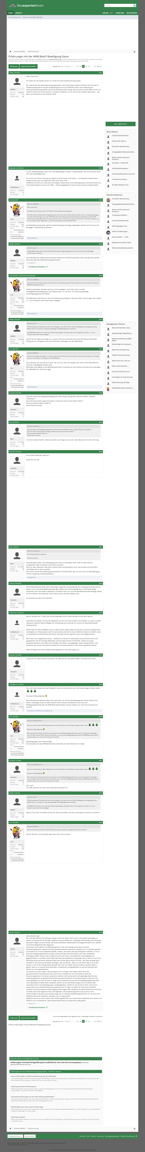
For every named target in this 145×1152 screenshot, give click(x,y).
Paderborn (21, 232)
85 (83, 66)
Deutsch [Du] (29, 1136)
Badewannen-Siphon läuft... (122, 242)
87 (89, 66)
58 (23, 954)
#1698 (100, 793)
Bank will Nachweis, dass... (121, 328)
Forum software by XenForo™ (25, 1143)
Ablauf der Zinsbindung (120, 350)
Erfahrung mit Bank (18, 1117)
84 (80, 66)
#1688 (100, 393)
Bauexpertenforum (15, 1136)
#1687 (100, 349)
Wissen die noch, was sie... (121, 361)
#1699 (100, 822)
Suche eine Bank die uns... (121, 372)
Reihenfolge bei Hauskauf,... (122, 344)
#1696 (100, 716)
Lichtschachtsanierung (120, 135)
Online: (108, 13)
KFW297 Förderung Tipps (121, 355)
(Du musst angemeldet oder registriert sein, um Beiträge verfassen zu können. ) (78, 1016)
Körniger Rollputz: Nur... (121, 185)
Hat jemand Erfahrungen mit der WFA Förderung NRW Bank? (32, 1097)
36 (23, 444)
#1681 (100, 72)
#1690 (100, 451)
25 (23, 414)
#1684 (100, 244)
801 (23, 224)
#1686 (100, 319)
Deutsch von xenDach (54, 1143)
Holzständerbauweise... (120, 168)
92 (23, 94)
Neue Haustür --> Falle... (121, 237)
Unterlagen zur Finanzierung (122, 377)
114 (95, 66)
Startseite (82, 1136)
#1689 (100, 422)
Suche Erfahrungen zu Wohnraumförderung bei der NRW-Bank (33, 1076)
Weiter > (99, 66)
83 (77, 66)
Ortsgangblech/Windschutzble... (123, 152)
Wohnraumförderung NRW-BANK (122, 340)
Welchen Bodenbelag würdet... (123, 248)
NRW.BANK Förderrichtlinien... (123, 388)
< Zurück (67, 66)
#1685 (100, 275)
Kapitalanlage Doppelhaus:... (122, 333)
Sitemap (93, 1136)
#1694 (100, 655)
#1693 (100, 612)
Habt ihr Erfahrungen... (120, 231)
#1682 (100, 168)
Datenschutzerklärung (128, 1136)
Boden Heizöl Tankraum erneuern (120, 158)
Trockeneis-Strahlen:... (120, 179)
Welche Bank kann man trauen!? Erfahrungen (27, 1107)
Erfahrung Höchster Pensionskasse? (23, 1087)
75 (23, 192)
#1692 (100, 583)
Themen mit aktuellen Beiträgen (33, 17)
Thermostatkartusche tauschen (123, 174)
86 (86, 66)
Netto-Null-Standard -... (120, 366)
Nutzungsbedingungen (112, 1136)
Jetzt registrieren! (120, 124)
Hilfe (88, 1136)
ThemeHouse (24, 1145)
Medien (18, 13)
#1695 (100, 684)
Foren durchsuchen (14, 17)
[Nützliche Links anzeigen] (134, 51)
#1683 (100, 200)
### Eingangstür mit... (120, 226)
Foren (10, 13)
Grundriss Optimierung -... (121, 146)
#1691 (100, 547)
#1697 (100, 760)
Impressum (100, 1136)
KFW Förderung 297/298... (121, 382)
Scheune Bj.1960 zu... (119, 141)
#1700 (100, 932)
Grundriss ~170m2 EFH (120, 163)
